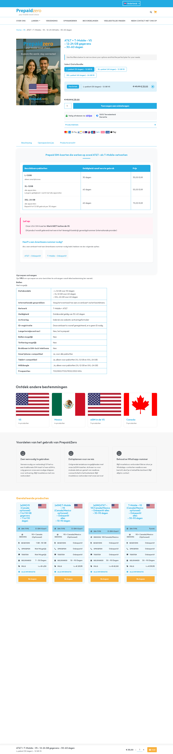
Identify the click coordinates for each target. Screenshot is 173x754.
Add (153, 749)
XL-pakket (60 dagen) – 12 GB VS (111, 69)
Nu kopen (32, 579)
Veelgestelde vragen (114, 21)
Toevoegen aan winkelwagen (115, 106)
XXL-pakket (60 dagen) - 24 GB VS (80, 75)
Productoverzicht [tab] (67, 142)
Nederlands (132, 3)
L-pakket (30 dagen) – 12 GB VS (79, 69)
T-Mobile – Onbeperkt (56, 256)
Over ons (20, 21)
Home (19, 30)
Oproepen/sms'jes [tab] (46, 142)
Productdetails (71, 125)
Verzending (51, 21)
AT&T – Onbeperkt (32, 256)
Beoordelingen (90, 21)
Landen (35, 21)
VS (24, 30)
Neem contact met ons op (144, 21)
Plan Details (73, 87)
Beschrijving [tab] (26, 142)
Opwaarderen (70, 21)
